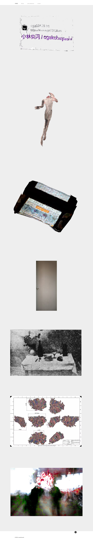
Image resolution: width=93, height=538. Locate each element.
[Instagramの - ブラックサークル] (76, 532)
